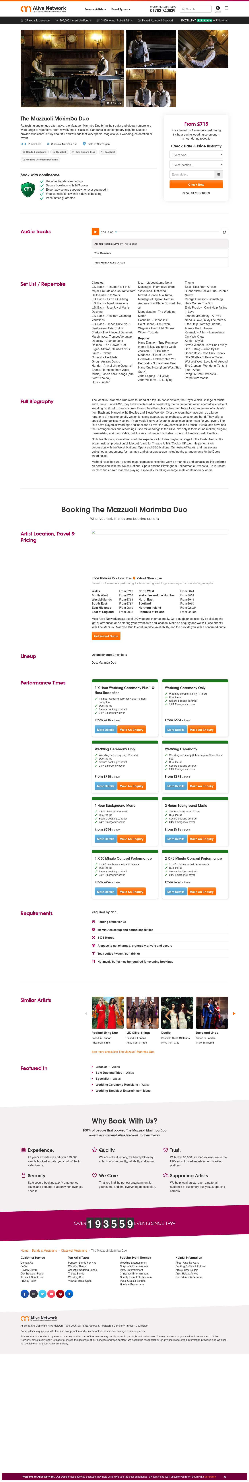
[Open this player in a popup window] (224, 231)
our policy (210, 1476)
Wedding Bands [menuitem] (77, 1266)
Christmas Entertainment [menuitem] (134, 1273)
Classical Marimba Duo (63, 144)
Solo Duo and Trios (85, 152)
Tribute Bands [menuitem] (76, 1273)
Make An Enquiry (131, 730)
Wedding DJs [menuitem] (75, 1277)
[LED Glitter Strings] (143, 1013)
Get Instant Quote (106, 636)
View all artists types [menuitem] (80, 1280)
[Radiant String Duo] (108, 1013)
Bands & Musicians (36, 152)
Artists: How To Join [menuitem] (187, 1270)
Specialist (109, 152)
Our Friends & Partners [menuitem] (189, 1277)
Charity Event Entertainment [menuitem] (136, 1277)
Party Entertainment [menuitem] (131, 1270)
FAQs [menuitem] (24, 1266)
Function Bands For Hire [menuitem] (82, 1262)
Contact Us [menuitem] (27, 1262)
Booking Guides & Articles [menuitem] (190, 1266)
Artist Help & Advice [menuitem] (187, 1273)
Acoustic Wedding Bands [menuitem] (82, 1270)
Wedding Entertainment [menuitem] (133, 1262)
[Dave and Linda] (212, 1013)
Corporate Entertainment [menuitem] (134, 1266)
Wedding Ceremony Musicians (42, 159)
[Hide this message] (225, 1477)
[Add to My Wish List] (223, 35)
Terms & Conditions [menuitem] (32, 1277)
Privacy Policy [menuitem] (28, 1280)
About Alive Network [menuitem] (187, 1262)
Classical (61, 152)
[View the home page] (43, 9)
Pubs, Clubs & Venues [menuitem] (132, 1280)
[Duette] (177, 1013)
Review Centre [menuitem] (29, 1270)
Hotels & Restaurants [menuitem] (132, 1284)
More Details (105, 730)
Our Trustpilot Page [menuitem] (32, 1273)
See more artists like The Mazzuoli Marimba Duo (123, 1052)
